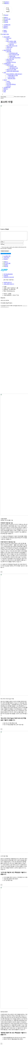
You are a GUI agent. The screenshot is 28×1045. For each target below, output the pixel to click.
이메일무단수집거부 (8, 277)
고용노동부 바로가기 (8, 284)
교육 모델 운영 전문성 (16, 340)
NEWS (5, 372)
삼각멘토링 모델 (14, 333)
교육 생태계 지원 (14, 355)
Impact (5, 30)
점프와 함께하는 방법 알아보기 (16, 364)
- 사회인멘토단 (11, 368)
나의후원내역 (6, 24)
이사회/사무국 (13, 318)
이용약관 (5, 275)
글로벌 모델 (13, 338)
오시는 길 (9, 327)
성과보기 (5, 26)
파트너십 (12, 320)
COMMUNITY (8, 348)
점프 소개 (9, 312)
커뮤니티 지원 (10, 351)
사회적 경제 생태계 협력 (14, 359)
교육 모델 (9, 331)
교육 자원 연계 (11, 342)
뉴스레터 (9, 377)
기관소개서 (6, 257)
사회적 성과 (10, 325)
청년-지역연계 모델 (15, 335)
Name (2, 241)
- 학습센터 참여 (12, 370)
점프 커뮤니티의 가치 (13, 322)
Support (5, 31)
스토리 (8, 374)
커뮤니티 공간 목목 (12, 357)
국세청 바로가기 (7, 282)
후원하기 (5, 27)
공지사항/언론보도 (12, 379)
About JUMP (7, 309)
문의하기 (5, 259)
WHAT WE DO (8, 329)
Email (2, 242)
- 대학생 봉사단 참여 (13, 366)
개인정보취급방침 (8, 274)
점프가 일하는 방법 (12, 316)
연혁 (7, 314)
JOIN (5, 361)
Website (2, 244)
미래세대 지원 (13, 353)
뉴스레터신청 (6, 256)
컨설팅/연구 (10, 344)
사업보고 (9, 381)
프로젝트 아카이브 (12, 346)
